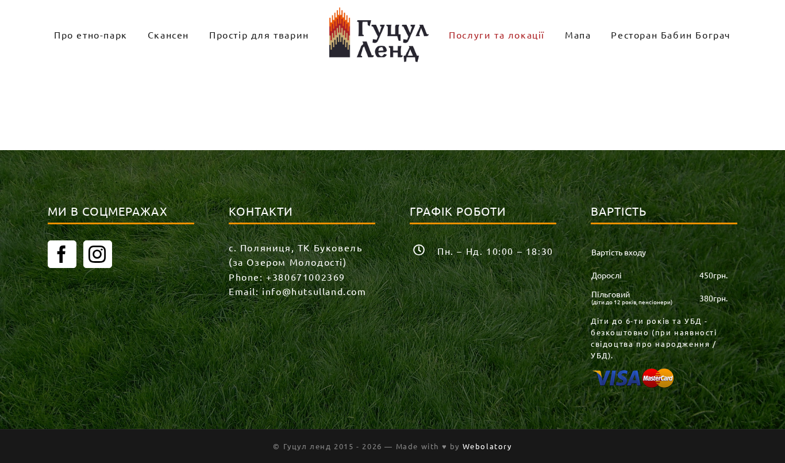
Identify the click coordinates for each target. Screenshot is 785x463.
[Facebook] (62, 254)
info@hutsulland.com (314, 291)
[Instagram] (97, 254)
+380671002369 (305, 276)
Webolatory (487, 446)
